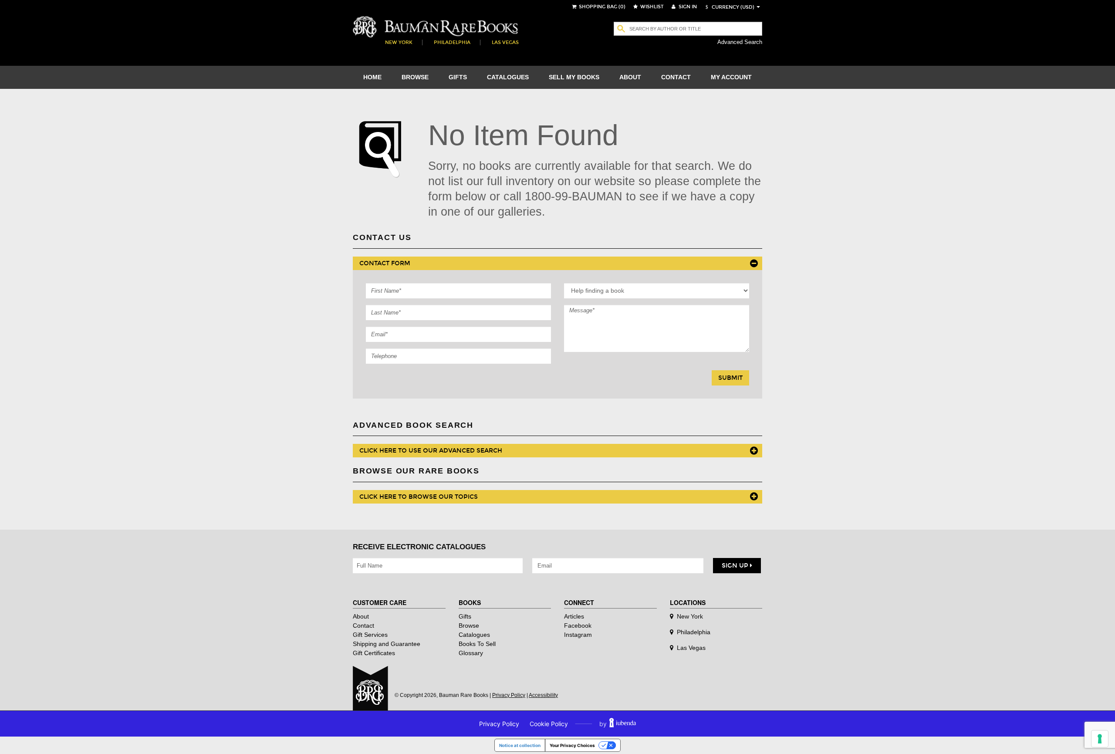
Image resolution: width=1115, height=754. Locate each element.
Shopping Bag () (601, 7)
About (361, 616)
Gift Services (370, 634)
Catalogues (474, 634)
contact (676, 77)
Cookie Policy (549, 723)
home (372, 77)
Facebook (577, 625)
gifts (458, 77)
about (630, 77)
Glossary (471, 652)
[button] (728, 7)
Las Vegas (505, 42)
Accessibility (543, 695)
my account (731, 77)
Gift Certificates (374, 652)
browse (415, 77)
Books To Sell (477, 643)
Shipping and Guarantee (386, 643)
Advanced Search (739, 42)
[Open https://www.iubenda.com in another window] (622, 724)
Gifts (465, 616)
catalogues (508, 77)
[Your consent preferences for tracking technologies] (1099, 738)
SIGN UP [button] (736, 565)
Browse (469, 625)
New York (398, 42)
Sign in (687, 7)
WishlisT (651, 7)
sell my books (574, 77)
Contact (363, 625)
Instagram (578, 634)
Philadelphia (452, 42)
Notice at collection (520, 745)
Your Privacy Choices (572, 745)
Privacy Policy (508, 695)
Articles (574, 616)
